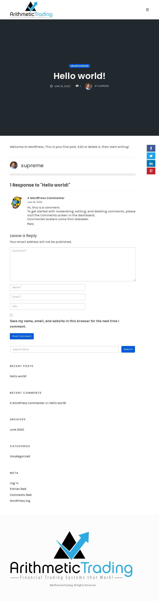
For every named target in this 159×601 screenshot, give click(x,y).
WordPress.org (20, 500)
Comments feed (21, 495)
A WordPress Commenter (45, 198)
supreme (32, 165)
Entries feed (18, 489)
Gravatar (81, 219)
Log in (14, 483)
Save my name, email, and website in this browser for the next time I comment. (64, 324)
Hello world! (80, 76)
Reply (30, 224)
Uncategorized (79, 66)
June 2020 (17, 429)
